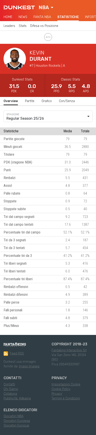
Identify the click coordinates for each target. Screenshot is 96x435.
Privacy (57, 394)
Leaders (9, 26)
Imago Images (29, 366)
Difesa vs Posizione (44, 26)
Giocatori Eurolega (17, 421)
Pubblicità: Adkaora (17, 398)
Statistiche (68, 17)
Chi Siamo (11, 389)
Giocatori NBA (13, 416)
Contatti (9, 384)
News (23, 17)
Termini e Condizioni (66, 398)
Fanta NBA (42, 17)
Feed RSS (17, 353)
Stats (23, 26)
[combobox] (46, 7)
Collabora (10, 394)
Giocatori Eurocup (16, 425)
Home (8, 17)
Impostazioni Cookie (66, 384)
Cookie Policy (61, 389)
